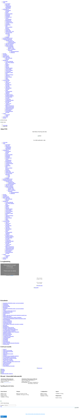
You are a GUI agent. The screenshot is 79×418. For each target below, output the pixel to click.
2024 (9, 34)
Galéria (4, 113)
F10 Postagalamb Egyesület (8, 97)
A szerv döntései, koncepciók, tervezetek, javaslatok (13, 324)
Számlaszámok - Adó (9, 31)
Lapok (4, 314)
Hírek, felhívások (6, 56)
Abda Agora (5, 116)
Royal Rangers (8, 110)
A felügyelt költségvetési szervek (9, 310)
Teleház (6, 65)
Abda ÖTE (7, 86)
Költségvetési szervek (7, 316)
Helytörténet (7, 3)
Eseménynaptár (6, 55)
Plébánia (7, 79)
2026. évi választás (9, 44)
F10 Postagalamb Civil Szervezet (9, 357)
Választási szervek (9, 40)
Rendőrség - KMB (9, 72)
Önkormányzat (6, 9)
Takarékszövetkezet (9, 74)
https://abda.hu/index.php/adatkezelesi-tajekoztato (35, 413)
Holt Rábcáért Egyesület (8, 102)
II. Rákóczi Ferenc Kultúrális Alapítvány (9, 95)
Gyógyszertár (8, 71)
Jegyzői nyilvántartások (8, 19)
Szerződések (5, 339)
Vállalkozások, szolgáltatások (8, 6)
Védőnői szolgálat (8, 68)
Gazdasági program (9, 22)
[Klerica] (2, 369)
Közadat (4, 53)
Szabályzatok (8, 30)
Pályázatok (7, 29)
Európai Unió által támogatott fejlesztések (11, 343)
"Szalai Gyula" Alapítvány (8, 104)
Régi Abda (7, 4)
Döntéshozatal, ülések (7, 323)
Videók (6, 115)
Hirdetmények (6, 326)
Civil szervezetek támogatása (8, 33)
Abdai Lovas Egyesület (7, 83)
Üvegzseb (7, 23)
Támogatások (5, 338)
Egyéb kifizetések (6, 341)
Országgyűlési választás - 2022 (11, 47)
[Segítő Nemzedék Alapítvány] (6, 373)
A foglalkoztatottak (6, 337)
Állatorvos (7, 75)
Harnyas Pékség (8, 76)
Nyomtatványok (8, 21)
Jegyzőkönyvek (8, 17)
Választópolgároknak (14, 51)
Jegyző (4, 309)
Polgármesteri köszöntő (8, 11)
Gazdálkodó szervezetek (7, 311)
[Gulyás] (2, 371)
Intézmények (5, 60)
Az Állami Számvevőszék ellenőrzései (10, 329)
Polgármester (5, 304)
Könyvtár (7, 66)
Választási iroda (11, 41)
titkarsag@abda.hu (7, 382)
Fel (1, 406)
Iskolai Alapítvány (9, 109)
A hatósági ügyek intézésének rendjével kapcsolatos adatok (14, 318)
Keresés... (2, 405)
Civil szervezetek (6, 80)
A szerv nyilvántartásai (7, 320)
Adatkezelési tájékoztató (9, 401)
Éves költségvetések (7, 335)
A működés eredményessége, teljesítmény (11, 331)
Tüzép (6, 78)
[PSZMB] (2, 370)
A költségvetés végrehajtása (8, 336)
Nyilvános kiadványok (7, 321)
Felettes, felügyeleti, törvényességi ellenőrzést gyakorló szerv (15, 315)
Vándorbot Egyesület (9, 107)
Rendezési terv (8, 20)
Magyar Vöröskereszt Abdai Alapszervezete (9, 106)
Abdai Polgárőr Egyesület (8, 88)
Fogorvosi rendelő (9, 70)
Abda (4, 2)
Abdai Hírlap (8, 8)
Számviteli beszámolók (7, 334)
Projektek (7, 37)
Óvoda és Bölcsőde (9, 61)
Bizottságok (7, 14)
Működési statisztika (7, 333)
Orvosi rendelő (8, 69)
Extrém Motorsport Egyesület (9, 112)
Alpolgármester (6, 305)
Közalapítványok (6, 313)
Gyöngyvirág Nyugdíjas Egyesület (9, 100)
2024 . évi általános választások (11, 50)
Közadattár (5, 54)
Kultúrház (7, 64)
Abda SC (7, 81)
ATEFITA (7, 93)
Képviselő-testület (8, 13)
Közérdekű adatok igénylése (8, 327)
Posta (6, 73)
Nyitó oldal (5, 1)
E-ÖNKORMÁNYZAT (7, 38)
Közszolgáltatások (6, 319)
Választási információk (7, 39)
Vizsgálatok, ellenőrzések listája (9, 328)
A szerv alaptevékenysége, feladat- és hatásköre (12, 317)
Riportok (7, 59)
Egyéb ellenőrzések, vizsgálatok (9, 330)
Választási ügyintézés (9, 43)
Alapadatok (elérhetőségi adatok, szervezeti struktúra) (13, 303)
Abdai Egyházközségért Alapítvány (8, 91)
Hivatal (6, 12)
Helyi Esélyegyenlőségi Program (8, 27)
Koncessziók (5, 340)
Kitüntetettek (7, 24)
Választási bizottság (12, 42)
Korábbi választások (9, 45)
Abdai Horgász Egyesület (8, 85)
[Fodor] (2, 372)
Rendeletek (7, 15)
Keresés (4, 117)
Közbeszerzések (6, 344)
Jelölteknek (12, 52)
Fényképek (7, 114)
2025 (9, 35)
